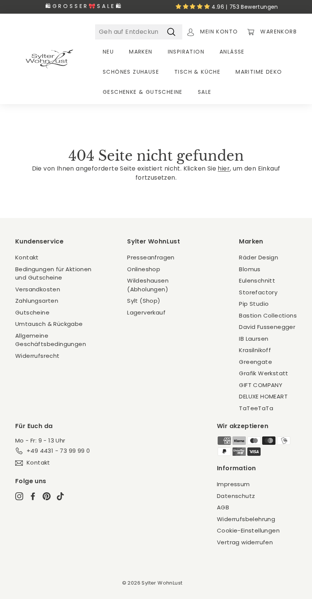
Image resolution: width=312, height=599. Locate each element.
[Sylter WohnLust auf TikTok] (60, 496)
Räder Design (258, 257)
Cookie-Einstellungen (248, 530)
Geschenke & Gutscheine (143, 92)
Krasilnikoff (255, 350)
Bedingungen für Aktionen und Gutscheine (53, 273)
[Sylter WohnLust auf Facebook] (33, 496)
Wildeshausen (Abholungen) (148, 285)
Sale (205, 92)
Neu (108, 51)
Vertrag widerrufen (245, 542)
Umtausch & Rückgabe (49, 324)
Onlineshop (143, 269)
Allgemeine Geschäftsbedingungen (50, 340)
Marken (140, 51)
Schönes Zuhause (131, 72)
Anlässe (232, 51)
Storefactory (258, 292)
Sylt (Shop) (143, 301)
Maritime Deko (259, 72)
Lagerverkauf (146, 312)
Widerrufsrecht (37, 356)
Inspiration (186, 51)
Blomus (249, 269)
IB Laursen (253, 339)
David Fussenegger (267, 327)
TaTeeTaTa (256, 408)
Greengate (255, 362)
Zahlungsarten (36, 301)
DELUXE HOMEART (263, 396)
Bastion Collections (268, 315)
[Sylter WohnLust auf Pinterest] (47, 496)
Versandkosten (37, 289)
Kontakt (27, 257)
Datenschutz (236, 496)
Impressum (233, 484)
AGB (223, 507)
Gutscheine (32, 312)
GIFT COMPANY (260, 385)
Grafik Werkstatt (263, 373)
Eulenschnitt (257, 280)
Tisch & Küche (197, 72)
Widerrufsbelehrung (246, 519)
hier (224, 168)
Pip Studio (254, 304)
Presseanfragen (151, 257)
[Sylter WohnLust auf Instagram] (19, 496)
